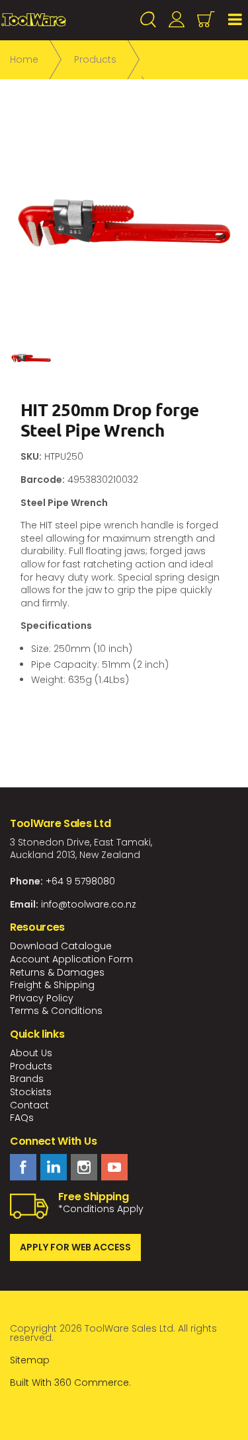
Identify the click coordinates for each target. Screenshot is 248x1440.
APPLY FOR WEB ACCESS (75, 1247)
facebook (23, 1167)
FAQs (22, 1117)
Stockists (31, 1091)
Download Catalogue (61, 946)
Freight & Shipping (52, 984)
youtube (114, 1167)
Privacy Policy (41, 998)
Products (31, 1066)
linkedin (53, 1167)
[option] (124, 223)
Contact (29, 1105)
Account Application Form (71, 959)
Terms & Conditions (56, 1010)
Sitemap (30, 1360)
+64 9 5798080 (80, 881)
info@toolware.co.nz (88, 904)
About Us (31, 1053)
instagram (84, 1167)
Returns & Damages (57, 972)
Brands (27, 1078)
